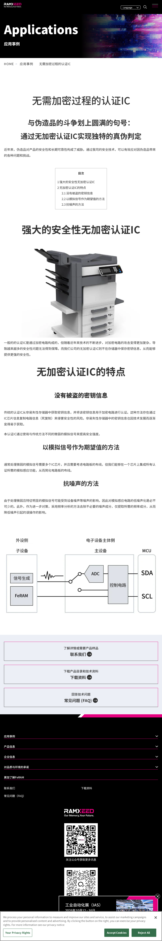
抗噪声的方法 (73, 204)
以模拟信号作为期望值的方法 (83, 199)
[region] (81, 926)
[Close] (155, 917)
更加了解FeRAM (14, 777)
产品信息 (9, 746)
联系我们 (9, 788)
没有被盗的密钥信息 (77, 193)
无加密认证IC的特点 (71, 187)
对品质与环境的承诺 (16, 767)
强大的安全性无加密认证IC (76, 182)
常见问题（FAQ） (15, 796)
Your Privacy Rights (17, 932)
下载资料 (86, 788)
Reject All (144, 932)
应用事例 (9, 736)
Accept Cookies (116, 932)
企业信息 (9, 757)
